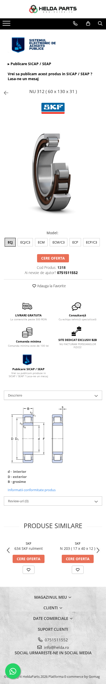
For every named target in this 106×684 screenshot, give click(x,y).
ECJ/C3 (25, 242)
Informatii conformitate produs (32, 490)
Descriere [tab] (15, 395)
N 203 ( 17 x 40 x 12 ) (77, 548)
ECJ (10, 242)
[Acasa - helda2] (53, 9)
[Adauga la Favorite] (28, 570)
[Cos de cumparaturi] (88, 23)
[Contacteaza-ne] (75, 23)
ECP (75, 242)
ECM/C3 (58, 242)
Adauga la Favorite (51, 285)
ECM (41, 242)
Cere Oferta (53, 258)
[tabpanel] (53, 175)
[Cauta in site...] (100, 23)
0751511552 (56, 639)
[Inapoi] (4, 92)
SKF (28, 543)
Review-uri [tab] (18, 501)
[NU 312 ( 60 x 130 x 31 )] (53, 175)
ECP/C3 (91, 242)
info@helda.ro (56, 647)
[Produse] (7, 25)
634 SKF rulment (28, 548)
